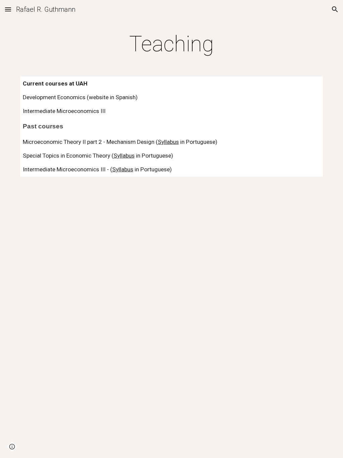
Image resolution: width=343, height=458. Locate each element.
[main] (171, 44)
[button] (8, 9)
